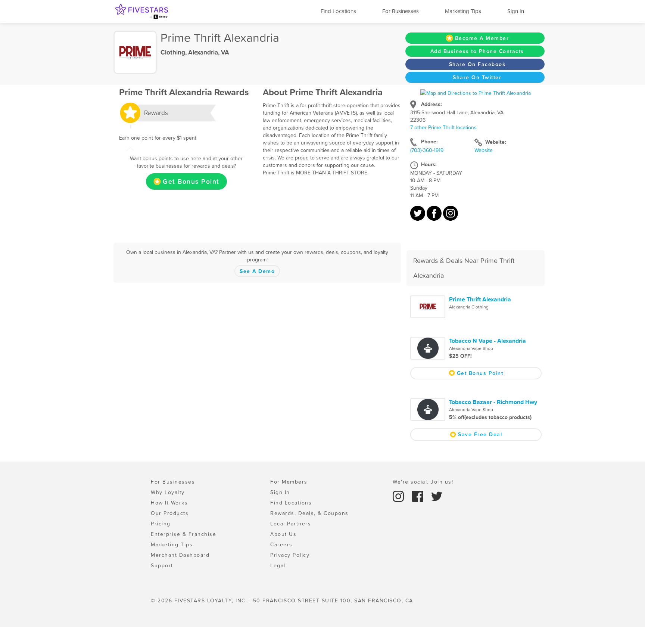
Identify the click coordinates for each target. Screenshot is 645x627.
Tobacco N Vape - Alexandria (487, 340)
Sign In (515, 11)
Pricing (161, 523)
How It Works (169, 502)
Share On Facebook (477, 64)
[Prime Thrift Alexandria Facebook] (435, 217)
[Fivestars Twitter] (436, 496)
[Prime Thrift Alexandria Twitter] (418, 217)
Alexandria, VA (208, 52)
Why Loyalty (168, 492)
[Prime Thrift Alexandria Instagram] (450, 217)
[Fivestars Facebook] (419, 496)
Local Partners (290, 523)
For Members (289, 481)
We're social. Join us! (423, 481)
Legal (278, 565)
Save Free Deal (480, 434)
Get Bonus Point (191, 181)
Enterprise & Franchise (183, 534)
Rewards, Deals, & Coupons (309, 513)
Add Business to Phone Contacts (477, 51)
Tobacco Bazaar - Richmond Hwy (493, 401)
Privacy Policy (289, 555)
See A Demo (257, 271)
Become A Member (482, 38)
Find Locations (338, 11)
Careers (281, 544)
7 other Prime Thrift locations (443, 127)
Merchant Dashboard (180, 555)
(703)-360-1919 (426, 150)
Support (162, 565)
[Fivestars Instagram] (399, 496)
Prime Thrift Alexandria (480, 299)
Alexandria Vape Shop (471, 348)
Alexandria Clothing (469, 307)
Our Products (169, 513)
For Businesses (400, 11)
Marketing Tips (463, 11)
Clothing (173, 52)
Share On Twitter (477, 77)
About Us (283, 534)
